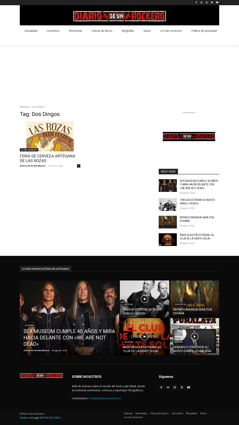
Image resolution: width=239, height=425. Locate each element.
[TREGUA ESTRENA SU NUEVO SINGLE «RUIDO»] (168, 204)
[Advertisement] (119, 73)
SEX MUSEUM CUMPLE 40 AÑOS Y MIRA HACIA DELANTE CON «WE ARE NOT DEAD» (199, 184)
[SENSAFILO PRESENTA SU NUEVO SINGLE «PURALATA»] (194, 336)
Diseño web (27, 417)
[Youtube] (217, 3)
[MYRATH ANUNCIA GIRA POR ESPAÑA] (168, 222)
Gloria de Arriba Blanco (33, 165)
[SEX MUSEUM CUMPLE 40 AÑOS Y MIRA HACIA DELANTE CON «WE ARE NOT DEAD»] (168, 185)
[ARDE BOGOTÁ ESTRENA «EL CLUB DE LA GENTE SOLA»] (168, 239)
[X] (207, 3)
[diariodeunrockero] (119, 16)
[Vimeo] (212, 3)
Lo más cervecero (29, 149)
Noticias (29, 325)
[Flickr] (168, 387)
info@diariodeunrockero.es (105, 398)
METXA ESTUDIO (50, 417)
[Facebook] (196, 3)
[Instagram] (201, 3)
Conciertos (180, 304)
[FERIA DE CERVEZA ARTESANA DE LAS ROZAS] (50, 136)
